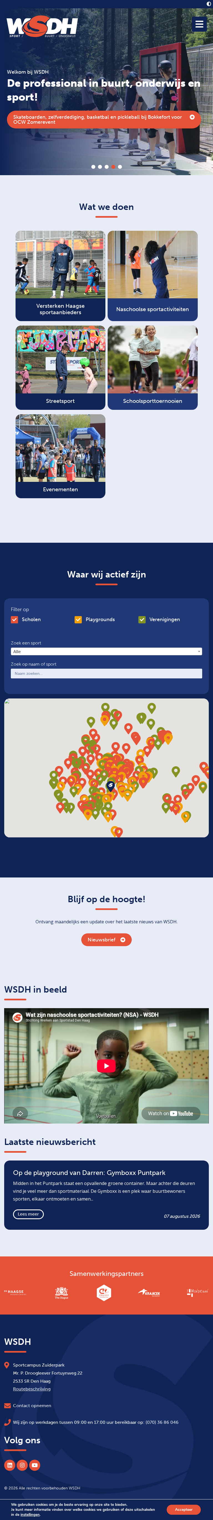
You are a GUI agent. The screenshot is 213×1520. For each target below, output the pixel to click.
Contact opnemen (32, 1405)
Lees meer (28, 1214)
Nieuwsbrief (101, 940)
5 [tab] (120, 167)
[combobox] (106, 651)
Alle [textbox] (17, 651)
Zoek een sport (26, 643)
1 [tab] (93, 167)
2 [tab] (100, 167)
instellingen (30, 1514)
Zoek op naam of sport (33, 664)
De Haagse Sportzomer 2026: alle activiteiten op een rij (77, 119)
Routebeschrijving (31, 1389)
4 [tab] (113, 167)
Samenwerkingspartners (107, 1274)
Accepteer (183, 1509)
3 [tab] (106, 167)
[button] (142, 783)
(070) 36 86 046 (162, 1422)
